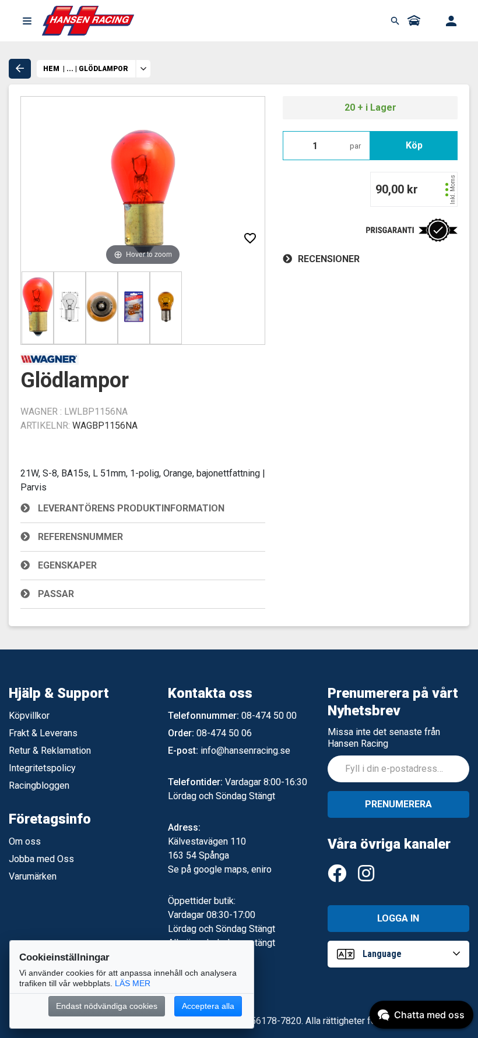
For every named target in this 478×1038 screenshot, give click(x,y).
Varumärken (33, 876)
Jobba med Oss (41, 858)
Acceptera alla (208, 1006)
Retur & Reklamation (50, 750)
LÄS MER (132, 983)
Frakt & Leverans (43, 733)
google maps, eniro (233, 869)
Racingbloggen (39, 785)
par (355, 146)
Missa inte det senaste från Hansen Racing (384, 737)
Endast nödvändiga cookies (106, 1006)
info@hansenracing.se (245, 750)
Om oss (25, 841)
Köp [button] (414, 145)
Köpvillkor (29, 715)
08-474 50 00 (269, 715)
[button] (26, 21)
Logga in (398, 918)
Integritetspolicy (42, 768)
